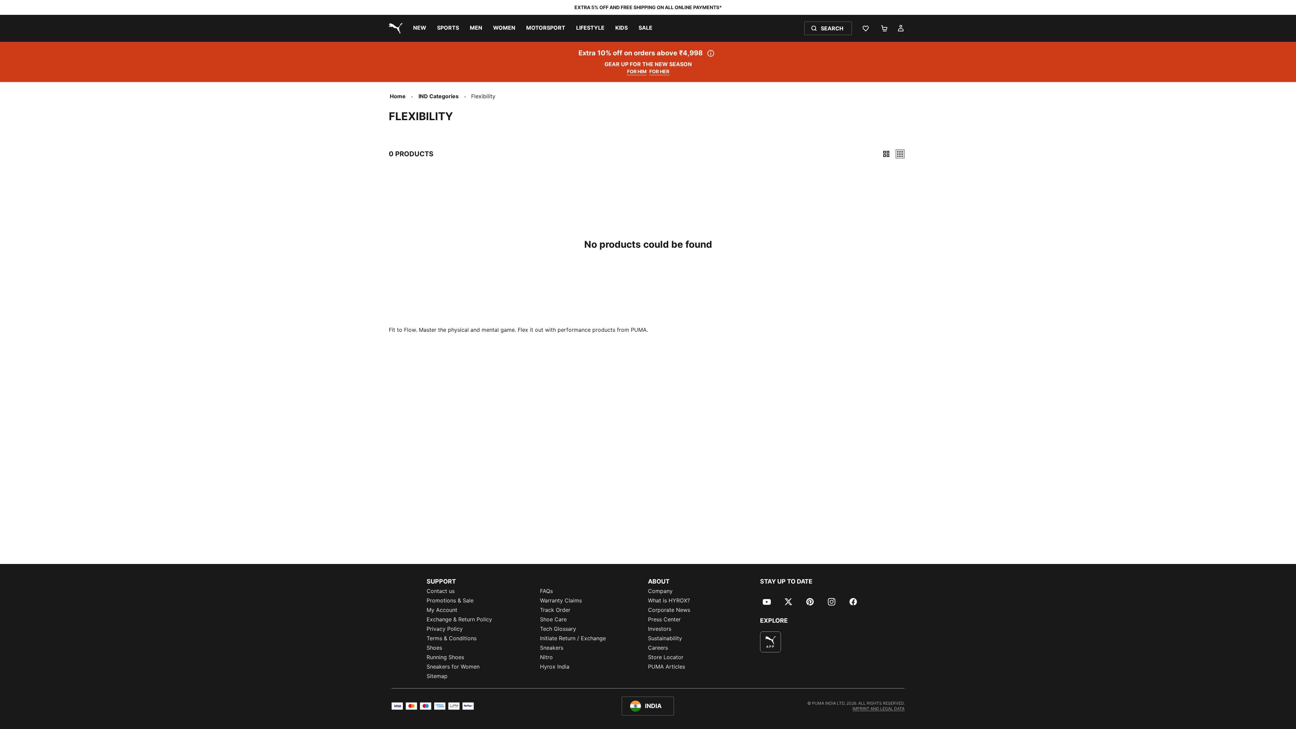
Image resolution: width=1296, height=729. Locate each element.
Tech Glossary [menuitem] (558, 628)
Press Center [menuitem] (664, 619)
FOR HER (659, 71)
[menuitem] (420, 28)
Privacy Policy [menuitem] (445, 628)
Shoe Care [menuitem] (553, 619)
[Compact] (886, 154)
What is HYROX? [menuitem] (669, 600)
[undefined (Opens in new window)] (770, 641)
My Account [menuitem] (442, 609)
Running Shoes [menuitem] (445, 657)
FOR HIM (637, 71)
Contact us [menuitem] (441, 591)
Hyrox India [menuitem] (554, 666)
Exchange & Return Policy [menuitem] (459, 619)
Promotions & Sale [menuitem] (450, 600)
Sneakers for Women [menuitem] (453, 666)
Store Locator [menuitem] (665, 657)
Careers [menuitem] (658, 647)
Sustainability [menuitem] (665, 638)
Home (398, 96)
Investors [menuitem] (659, 628)
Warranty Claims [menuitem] (561, 600)
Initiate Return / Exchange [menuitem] (573, 638)
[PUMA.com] (394, 28)
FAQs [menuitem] (546, 591)
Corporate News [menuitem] (669, 609)
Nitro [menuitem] (546, 657)
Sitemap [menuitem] (437, 676)
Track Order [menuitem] (555, 609)
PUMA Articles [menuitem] (666, 666)
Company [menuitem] (660, 591)
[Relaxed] (900, 154)
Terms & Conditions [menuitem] (452, 638)
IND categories (438, 96)
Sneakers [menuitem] (551, 647)
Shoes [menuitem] (434, 647)
